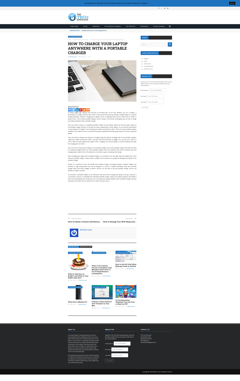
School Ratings (159, 26)
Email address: (145, 90)
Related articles (74, 247)
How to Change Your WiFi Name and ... (119, 222)
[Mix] (88, 109)
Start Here (74, 26)
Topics (85, 26)
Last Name (144, 102)
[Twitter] (73, 109)
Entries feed (147, 64)
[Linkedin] (77, 109)
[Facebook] (69, 109)
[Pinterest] (80, 109)
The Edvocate (130, 26)
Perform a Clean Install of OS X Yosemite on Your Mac (102, 304)
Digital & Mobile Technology (75, 36)
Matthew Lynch (73, 57)
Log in (145, 61)
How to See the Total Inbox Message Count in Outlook (126, 265)
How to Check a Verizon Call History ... (84, 222)
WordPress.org (148, 69)
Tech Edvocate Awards (112, 26)
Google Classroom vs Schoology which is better (96, 30)
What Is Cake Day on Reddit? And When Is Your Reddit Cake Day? (78, 276)
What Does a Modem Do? (77, 302)
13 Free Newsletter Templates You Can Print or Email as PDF (125, 302)
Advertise (95, 26)
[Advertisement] (102, 197)
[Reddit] (84, 109)
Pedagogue (144, 26)
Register (146, 58)
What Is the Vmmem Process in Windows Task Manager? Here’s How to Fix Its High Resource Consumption (102, 269)
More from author (85, 247)
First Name (144, 96)
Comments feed (148, 66)
